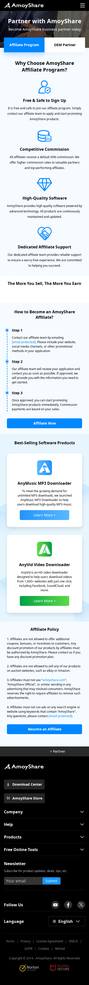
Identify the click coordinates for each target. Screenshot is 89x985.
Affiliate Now (44, 423)
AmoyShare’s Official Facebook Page (68, 905)
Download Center (27, 784)
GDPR (28, 949)
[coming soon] (55, 905)
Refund (60, 949)
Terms (10, 941)
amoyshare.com (54, 680)
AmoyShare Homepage (24, 5)
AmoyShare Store (27, 798)
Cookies (43, 949)
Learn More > (45, 515)
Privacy (25, 941)
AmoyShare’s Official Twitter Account (81, 905)
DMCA (73, 941)
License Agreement (49, 941)
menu (82, 5)
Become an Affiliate (44, 729)
